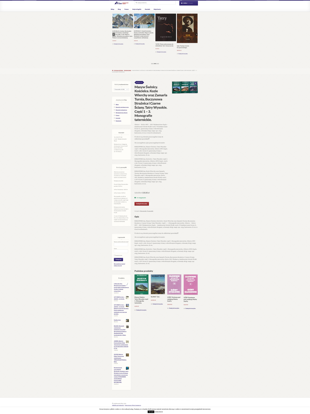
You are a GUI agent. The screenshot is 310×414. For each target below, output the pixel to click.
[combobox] (121, 89)
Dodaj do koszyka (118, 53)
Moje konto (157, 9)
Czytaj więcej (159, 411)
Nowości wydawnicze (121, 110)
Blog (119, 9)
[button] (195, 83)
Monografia (143, 211)
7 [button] (158, 63)
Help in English (136, 9)
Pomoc (126, 9)
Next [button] (196, 34)
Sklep (112, 9)
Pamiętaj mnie (118, 255)
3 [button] (153, 63)
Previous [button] (113, 34)
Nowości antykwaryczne (122, 107)
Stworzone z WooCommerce (133, 405)
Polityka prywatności (118, 405)
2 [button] (152, 63)
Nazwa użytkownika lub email (121, 241)
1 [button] (151, 63)
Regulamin (118, 120)
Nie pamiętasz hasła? (119, 264)
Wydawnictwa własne (121, 112)
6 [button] (157, 63)
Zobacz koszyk (118, 265)
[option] (123, 34)
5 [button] (156, 63)
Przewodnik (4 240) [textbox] (121, 89)
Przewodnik (127, 70)
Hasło (115, 248)
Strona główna (118, 70)
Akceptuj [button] (151, 411)
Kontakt (147, 9)
